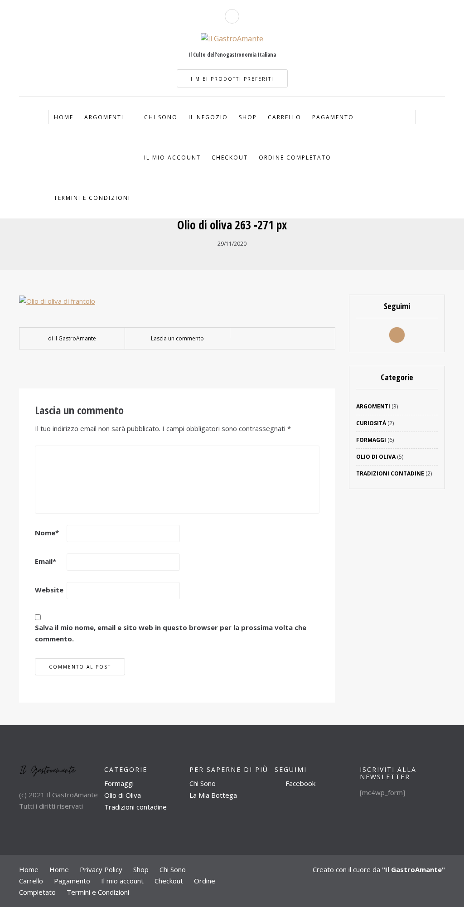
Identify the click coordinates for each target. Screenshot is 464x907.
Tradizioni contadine (135, 806)
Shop (248, 117)
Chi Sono (161, 117)
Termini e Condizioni (92, 198)
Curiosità (371, 423)
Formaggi (371, 440)
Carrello (284, 117)
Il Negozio (208, 117)
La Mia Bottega (213, 795)
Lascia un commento (177, 338)
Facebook (299, 783)
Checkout (230, 157)
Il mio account (172, 157)
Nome (47, 532)
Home (63, 117)
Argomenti (104, 117)
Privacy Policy (101, 869)
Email (45, 561)
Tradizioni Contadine (390, 473)
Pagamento (333, 117)
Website (49, 589)
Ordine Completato (295, 157)
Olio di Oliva (376, 457)
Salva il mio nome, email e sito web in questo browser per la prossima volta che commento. (170, 633)
